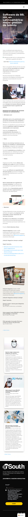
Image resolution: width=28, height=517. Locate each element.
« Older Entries (6, 330)
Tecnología (11, 315)
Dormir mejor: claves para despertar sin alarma (13, 304)
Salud (10, 323)
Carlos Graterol (9, 354)
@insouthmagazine (19, 235)
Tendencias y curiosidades (15, 306)
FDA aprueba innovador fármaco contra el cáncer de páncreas (12, 322)
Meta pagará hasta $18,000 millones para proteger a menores (13, 313)
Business (15, 35)
